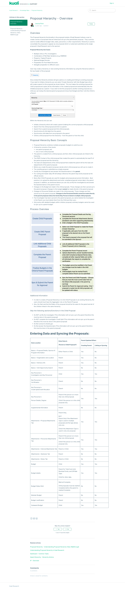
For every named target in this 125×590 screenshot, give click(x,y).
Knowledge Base (24, 10)
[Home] (23, 4)
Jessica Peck (39, 23)
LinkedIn (37, 518)
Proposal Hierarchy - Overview (16, 23)
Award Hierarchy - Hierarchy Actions (42, 557)
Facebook (31, 518)
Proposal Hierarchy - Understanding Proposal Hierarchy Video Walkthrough (18, 32)
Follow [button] (91, 24)
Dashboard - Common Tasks (39, 554)
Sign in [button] (112, 3)
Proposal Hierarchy (37, 10)
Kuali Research (13, 10)
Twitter (34, 518)
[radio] (58, 529)
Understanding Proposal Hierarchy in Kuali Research (47, 550)
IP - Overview (34, 560)
